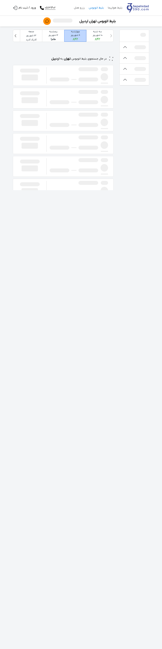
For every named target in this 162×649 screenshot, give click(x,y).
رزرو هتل (79, 8)
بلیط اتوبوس (96, 8)
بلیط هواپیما (115, 8)
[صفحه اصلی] (137, 8)
